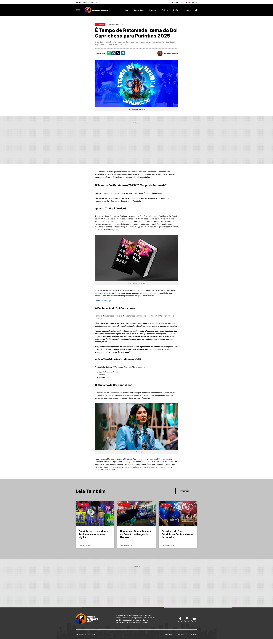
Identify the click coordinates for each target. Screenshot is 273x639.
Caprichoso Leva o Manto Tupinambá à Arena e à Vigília (93, 534)
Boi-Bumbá (100, 24)
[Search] (196, 10)
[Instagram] (187, 619)
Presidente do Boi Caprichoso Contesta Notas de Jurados (177, 534)
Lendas (186, 10)
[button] (109, 53)
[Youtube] (194, 619)
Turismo (165, 10)
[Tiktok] (180, 619)
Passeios (152, 10)
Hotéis (175, 10)
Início (126, 10)
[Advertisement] (136, 140)
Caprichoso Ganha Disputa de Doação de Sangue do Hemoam (135, 534)
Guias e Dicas (139, 10)
